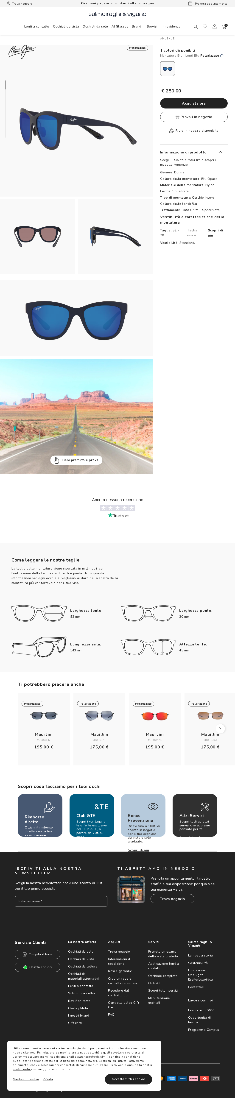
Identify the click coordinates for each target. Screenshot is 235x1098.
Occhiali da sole (80, 951)
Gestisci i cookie (26, 1079)
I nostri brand (78, 1015)
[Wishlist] (205, 26)
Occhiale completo (163, 976)
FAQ (111, 1014)
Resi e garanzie (120, 971)
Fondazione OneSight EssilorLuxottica (200, 975)
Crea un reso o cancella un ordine (122, 980)
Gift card (75, 1023)
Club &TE (155, 983)
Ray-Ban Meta (79, 1001)
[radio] (167, 68)
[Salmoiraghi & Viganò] (117, 14)
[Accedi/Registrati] (215, 26)
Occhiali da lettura (83, 966)
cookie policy (22, 1069)
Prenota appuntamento (211, 4)
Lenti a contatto (80, 986)
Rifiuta (48, 1079)
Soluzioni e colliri (81, 993)
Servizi (152, 26)
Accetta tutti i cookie (128, 1079)
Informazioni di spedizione (119, 961)
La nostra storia (200, 955)
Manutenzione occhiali (159, 1000)
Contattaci (196, 987)
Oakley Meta (78, 1008)
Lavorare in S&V (201, 1010)
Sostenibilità (198, 963)
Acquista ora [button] (194, 103)
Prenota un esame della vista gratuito (163, 953)
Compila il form (40, 954)
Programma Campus (203, 1030)
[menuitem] (36, 26)
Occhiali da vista (81, 959)
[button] (224, 27)
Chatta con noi (40, 967)
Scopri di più (215, 232)
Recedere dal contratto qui (118, 992)
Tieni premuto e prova (79, 460)
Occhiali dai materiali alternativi (83, 976)
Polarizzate (210, 55)
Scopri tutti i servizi (163, 990)
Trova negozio (22, 4)
